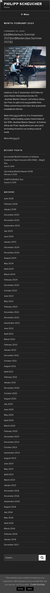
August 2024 (10, 258)
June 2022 (8, 328)
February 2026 (10, 204)
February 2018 (10, 534)
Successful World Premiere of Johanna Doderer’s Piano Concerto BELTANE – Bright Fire (24, 160)
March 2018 (9, 528)
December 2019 (11, 436)
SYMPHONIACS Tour (13, 179)
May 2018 (8, 518)
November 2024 (11, 252)
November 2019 (11, 442)
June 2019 (8, 463)
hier (15, 115)
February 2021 (10, 377)
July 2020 (8, 404)
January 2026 (10, 209)
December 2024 (11, 247)
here (15, 138)
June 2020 (9, 409)
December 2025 (11, 215)
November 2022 (11, 317)
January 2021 (10, 382)
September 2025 (12, 225)
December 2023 (11, 285)
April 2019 (8, 474)
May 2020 (8, 415)
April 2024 (9, 269)
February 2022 (10, 345)
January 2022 (10, 350)
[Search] (42, 557)
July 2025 (8, 231)
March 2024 (9, 274)
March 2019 (9, 480)
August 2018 (10, 507)
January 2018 (10, 539)
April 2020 (9, 420)
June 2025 (9, 236)
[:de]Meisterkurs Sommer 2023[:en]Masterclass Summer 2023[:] (23, 38)
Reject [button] (30, 589)
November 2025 (11, 220)
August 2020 (10, 398)
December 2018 (11, 491)
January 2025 (10, 242)
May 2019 (8, 469)
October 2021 (10, 361)
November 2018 (11, 496)
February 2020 (10, 431)
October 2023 (10, 290)
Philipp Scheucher (23, 4)
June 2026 (9, 198)
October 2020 (10, 393)
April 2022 (8, 334)
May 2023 (8, 301)
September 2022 (12, 323)
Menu (26, 14)
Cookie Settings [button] (37, 584)
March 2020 (9, 426)
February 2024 (10, 280)
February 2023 (10, 307)
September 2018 (12, 501)
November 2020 (11, 388)
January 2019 (10, 485)
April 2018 (8, 523)
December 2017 (11, 545)
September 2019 (12, 453)
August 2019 (10, 458)
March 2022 (9, 339)
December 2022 (11, 312)
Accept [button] (20, 589)
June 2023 (8, 296)
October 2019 (10, 447)
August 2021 (10, 366)
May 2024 (8, 263)
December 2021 (11, 355)
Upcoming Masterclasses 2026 (18, 171)
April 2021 (8, 372)
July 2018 (8, 512)
